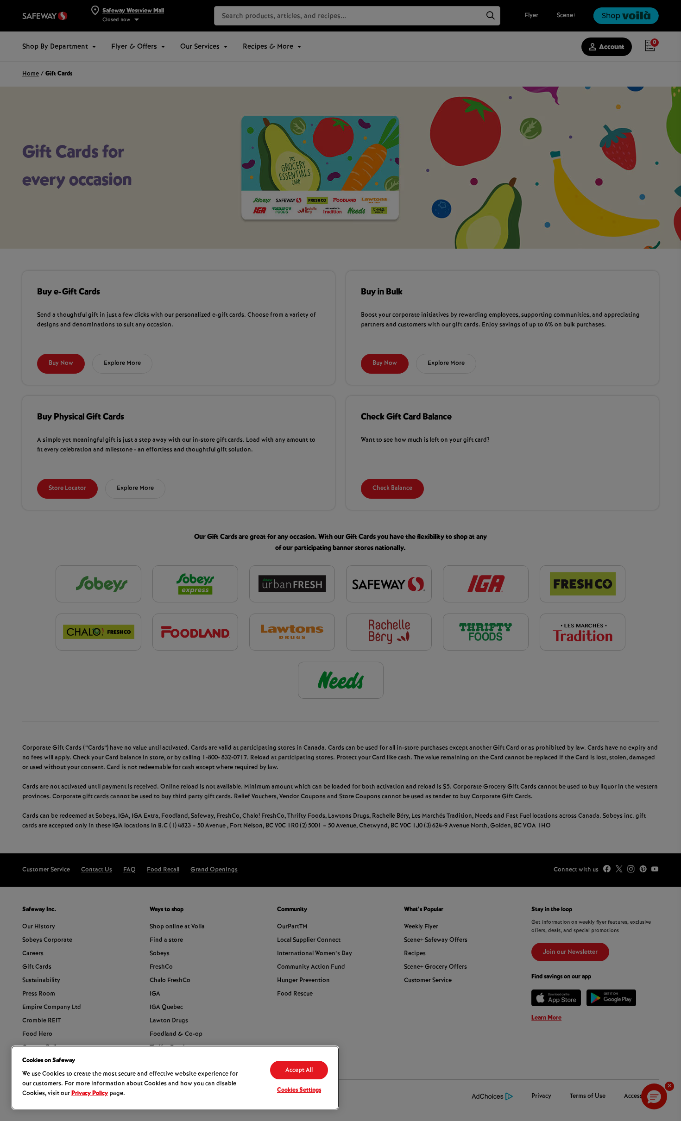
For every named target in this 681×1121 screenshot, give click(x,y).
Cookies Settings (299, 1090)
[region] (175, 1078)
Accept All (299, 1070)
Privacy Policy (89, 1093)
